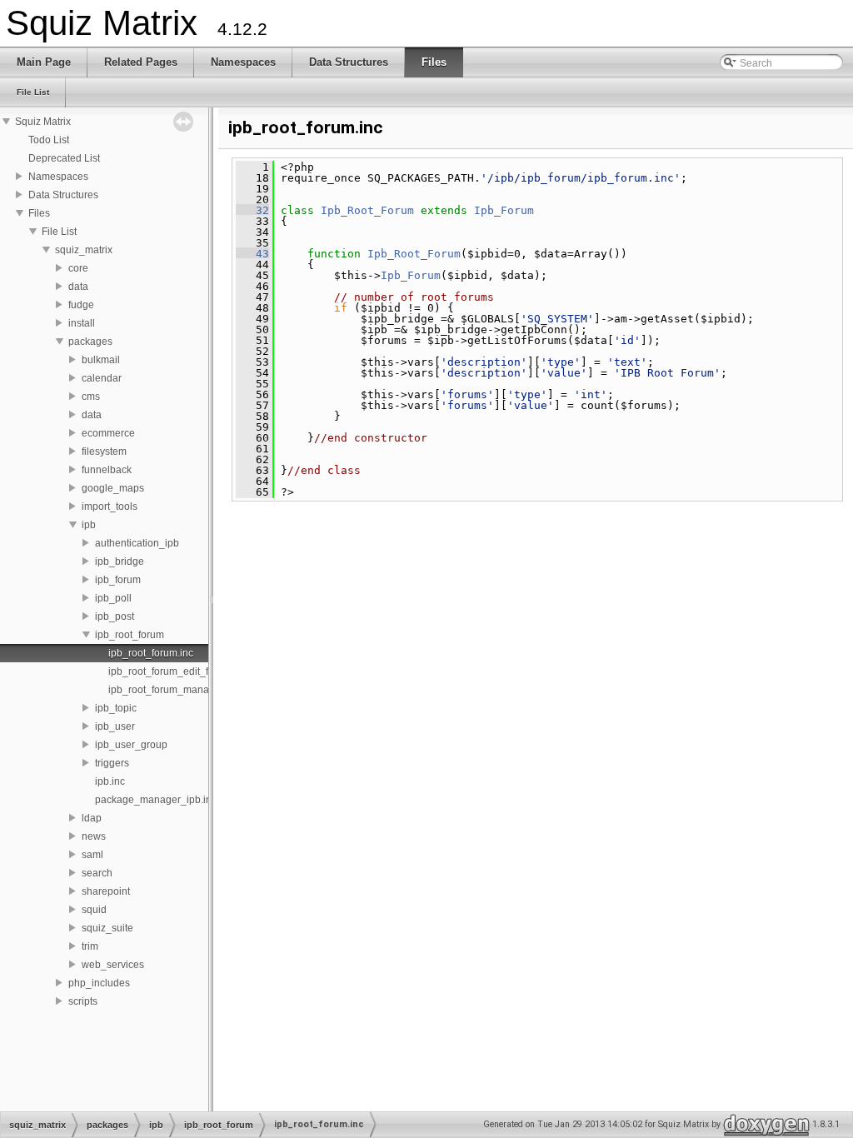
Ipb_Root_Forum (367, 210)
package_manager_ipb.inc (156, 800)
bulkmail (101, 360)
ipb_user (115, 726)
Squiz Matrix (43, 121)
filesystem (104, 451)
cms (91, 396)
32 (252, 210)
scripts (82, 1001)
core (78, 268)
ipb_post (114, 616)
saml (92, 855)
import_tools (109, 506)
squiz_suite (107, 928)
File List (59, 231)
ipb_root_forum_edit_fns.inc (171, 671)
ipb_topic (116, 708)
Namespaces (58, 176)
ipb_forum (118, 580)
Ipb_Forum (504, 210)
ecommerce (108, 433)
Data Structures (63, 195)
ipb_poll (113, 598)
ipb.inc (110, 781)
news (94, 836)
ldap (92, 818)
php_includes (99, 983)
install (81, 323)
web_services (113, 965)
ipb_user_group (131, 745)
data (78, 286)
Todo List (48, 140)
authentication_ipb (137, 543)
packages (90, 341)
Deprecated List (64, 158)
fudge (81, 305)
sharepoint (106, 891)
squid (94, 910)
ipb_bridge (119, 561)
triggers (112, 763)
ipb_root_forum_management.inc (183, 690)
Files (39, 213)
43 (252, 253)
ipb (89, 525)
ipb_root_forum (129, 635)
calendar (102, 378)
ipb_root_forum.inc (150, 653)
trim (90, 946)
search (97, 873)
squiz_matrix (83, 250)
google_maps (113, 488)
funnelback (107, 470)
